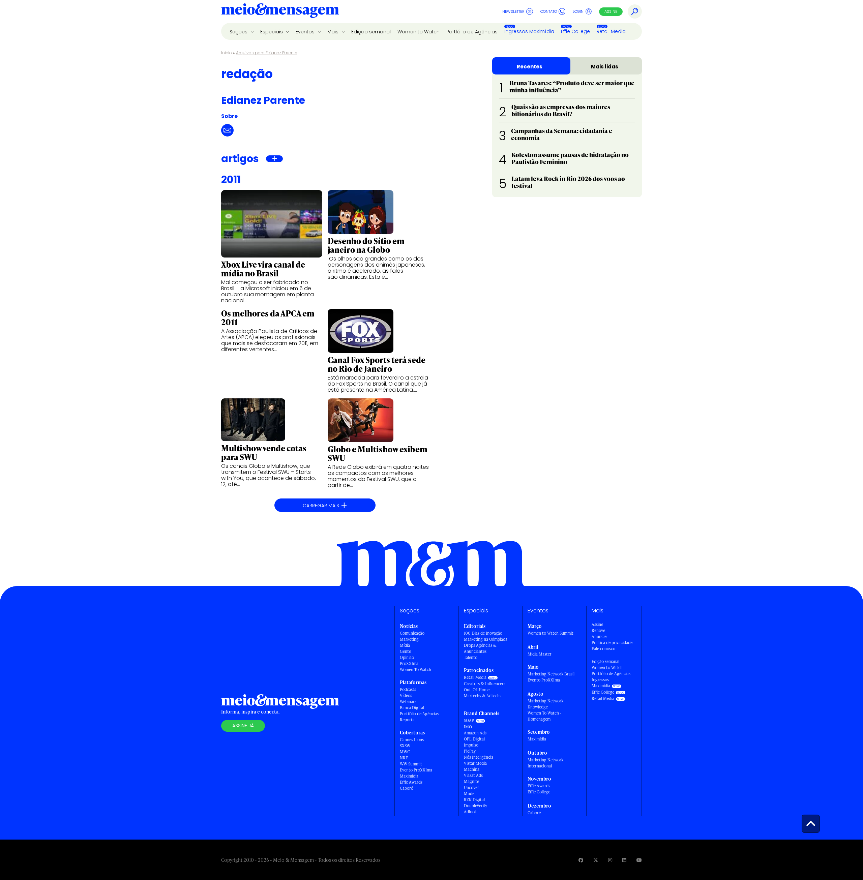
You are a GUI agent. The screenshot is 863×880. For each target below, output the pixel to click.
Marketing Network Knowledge (545, 704)
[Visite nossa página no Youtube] (639, 860)
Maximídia (409, 776)
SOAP (469, 720)
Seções (239, 31)
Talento (470, 657)
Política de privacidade (612, 642)
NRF (404, 758)
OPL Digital (474, 739)
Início (226, 53)
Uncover (471, 787)
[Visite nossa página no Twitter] (595, 860)
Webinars (408, 701)
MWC (405, 752)
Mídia (405, 645)
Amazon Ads (475, 733)
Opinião (407, 657)
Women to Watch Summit (550, 633)
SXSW (405, 746)
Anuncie (599, 636)
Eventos (306, 31)
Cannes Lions (412, 739)
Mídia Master (540, 654)
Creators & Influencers (484, 684)
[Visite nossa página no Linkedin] (624, 860)
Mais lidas (604, 66)
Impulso (471, 745)
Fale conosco (603, 648)
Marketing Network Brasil (551, 674)
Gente (405, 651)
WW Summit (411, 764)
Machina (471, 769)
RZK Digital (474, 799)
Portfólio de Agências (472, 31)
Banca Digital (412, 707)
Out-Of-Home (476, 690)
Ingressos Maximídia (529, 31)
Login (578, 11)
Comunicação (412, 633)
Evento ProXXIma (416, 770)
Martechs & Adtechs (482, 696)
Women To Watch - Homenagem (545, 716)
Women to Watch (418, 31)
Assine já (243, 725)
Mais (333, 31)
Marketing (409, 639)
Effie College (575, 31)
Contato (548, 11)
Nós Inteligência (478, 757)
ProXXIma (409, 663)
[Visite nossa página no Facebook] (580, 860)
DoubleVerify (475, 806)
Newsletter (513, 11)
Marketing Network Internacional (545, 763)
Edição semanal (371, 31)
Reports (407, 720)
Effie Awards (411, 782)
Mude (469, 793)
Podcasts (408, 689)
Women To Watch (415, 669)
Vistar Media (475, 763)
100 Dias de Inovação (483, 633)
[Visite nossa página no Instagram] (610, 860)
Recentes (529, 66)
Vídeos (406, 695)
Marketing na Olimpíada (485, 639)
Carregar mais (325, 505)
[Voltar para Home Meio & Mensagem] (280, 11)
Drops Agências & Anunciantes (480, 648)
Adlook (470, 812)
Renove (598, 630)
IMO (468, 727)
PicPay (470, 751)
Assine (610, 11)
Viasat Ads (473, 775)
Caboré (406, 788)
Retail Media (611, 31)
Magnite (471, 781)
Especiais (272, 31)
